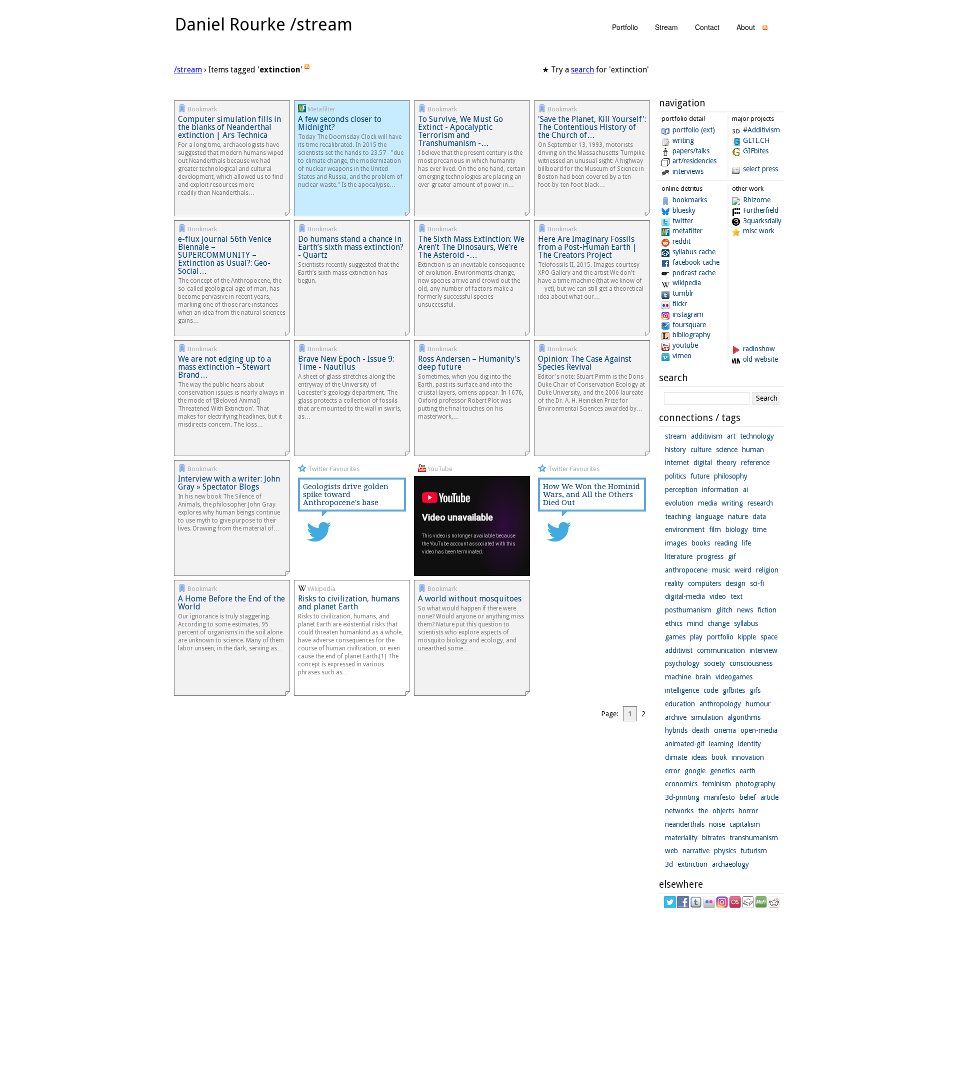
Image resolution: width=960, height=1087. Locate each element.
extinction (693, 864)
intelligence (682, 690)
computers (704, 583)
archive (675, 717)
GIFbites (755, 151)
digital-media (685, 596)
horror (748, 811)
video (718, 596)
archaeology (730, 864)
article (769, 797)
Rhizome (756, 200)
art (731, 436)
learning (721, 744)
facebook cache (696, 262)
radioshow (759, 349)
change (719, 623)
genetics (722, 771)
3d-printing (682, 797)
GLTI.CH (756, 140)
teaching (678, 517)
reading (726, 543)
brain (703, 677)
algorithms (744, 717)
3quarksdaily (762, 221)
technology (757, 436)
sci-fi (757, 583)
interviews (688, 171)
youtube (685, 345)
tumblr (683, 293)
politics (675, 476)
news (745, 610)
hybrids (676, 730)
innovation (748, 757)
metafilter (687, 231)
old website (760, 359)
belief (748, 797)
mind (695, 623)
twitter (682, 221)
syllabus (746, 623)
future (700, 476)
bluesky (684, 210)
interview (764, 650)
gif (732, 556)
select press (760, 169)
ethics (673, 623)
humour (758, 704)
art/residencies (694, 161)
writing (683, 140)
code (711, 690)
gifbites (733, 690)
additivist (678, 650)
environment (684, 530)
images (676, 543)
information (720, 490)
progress (710, 556)
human (753, 450)
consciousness (751, 663)
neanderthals (684, 824)
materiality (681, 838)
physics (725, 851)
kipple (747, 637)
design (736, 583)
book (719, 757)
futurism (753, 851)
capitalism (745, 824)
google (695, 771)
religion (767, 570)
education (680, 704)
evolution (679, 503)
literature (678, 556)
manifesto (719, 797)
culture (701, 450)
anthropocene (686, 570)
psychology (682, 663)
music (721, 570)
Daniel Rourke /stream (263, 24)
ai (745, 490)
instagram (688, 314)
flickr (679, 304)
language (710, 517)
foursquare (689, 325)
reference (755, 463)
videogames (734, 677)
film (715, 530)
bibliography (691, 335)
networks (679, 811)
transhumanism (754, 838)
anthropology (720, 704)
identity (749, 744)
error (672, 771)
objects (723, 811)
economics (681, 784)
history (675, 450)
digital (703, 463)
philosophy (731, 476)
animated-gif (684, 744)
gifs (755, 690)
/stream (188, 69)
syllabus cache (694, 252)
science (727, 450)
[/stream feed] (765, 30)
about (745, 27)
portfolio (625, 27)
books (701, 543)
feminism (716, 784)
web (671, 851)
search (582, 69)
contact (707, 27)
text (736, 596)
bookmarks (689, 200)
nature (738, 517)
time (759, 530)
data (759, 517)
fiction (767, 610)
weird (743, 570)
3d (669, 864)
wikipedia (686, 283)
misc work (758, 231)
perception (681, 490)
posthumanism (688, 610)
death (701, 730)
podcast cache (694, 273)
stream (666, 27)
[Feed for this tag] (307, 69)
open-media (759, 730)
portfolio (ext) (693, 130)
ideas (699, 757)
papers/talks (691, 151)
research (760, 503)
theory (726, 463)
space (769, 637)
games (675, 637)
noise (717, 824)
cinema (725, 730)
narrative (696, 851)
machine (678, 677)
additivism (706, 436)
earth (748, 771)
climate (676, 757)
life (746, 543)
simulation (707, 717)
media (707, 503)
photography (756, 784)
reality (674, 583)
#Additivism (761, 130)
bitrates (713, 838)
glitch (724, 610)
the (703, 811)
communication (721, 650)
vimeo (682, 356)
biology (737, 530)
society (714, 663)
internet (677, 463)
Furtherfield (760, 210)
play (696, 637)
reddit (681, 241)
